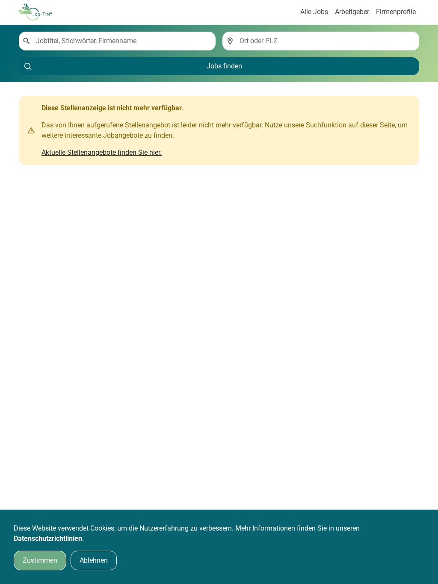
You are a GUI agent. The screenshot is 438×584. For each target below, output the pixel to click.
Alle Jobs (314, 12)
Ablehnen (94, 560)
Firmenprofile (396, 12)
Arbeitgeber (352, 12)
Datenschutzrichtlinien (48, 538)
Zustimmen (40, 560)
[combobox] (122, 41)
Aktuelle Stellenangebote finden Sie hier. (101, 152)
